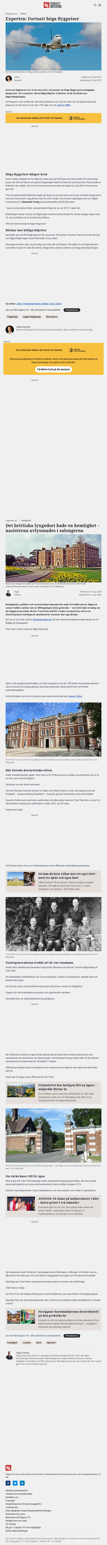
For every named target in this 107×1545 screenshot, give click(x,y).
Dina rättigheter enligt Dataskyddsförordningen (28, 1510)
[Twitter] (15, 1483)
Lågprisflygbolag (32, 316)
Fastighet (12, 1342)
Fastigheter (26, 520)
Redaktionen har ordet (16, 1520)
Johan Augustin (23, 327)
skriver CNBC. (64, 105)
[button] (53, 729)
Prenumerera (72, 310)
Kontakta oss (12, 1497)
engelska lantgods (42, 619)
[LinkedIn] (22, 1483)
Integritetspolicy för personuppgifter (23, 1504)
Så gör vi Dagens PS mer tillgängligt (23, 1527)
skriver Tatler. (75, 696)
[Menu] (99, 5)
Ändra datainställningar (17, 1530)
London (27, 1342)
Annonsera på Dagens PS (18, 1517)
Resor (23, 14)
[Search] (95, 5)
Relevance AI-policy (15, 1514)
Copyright (10, 1500)
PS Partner (11, 1524)
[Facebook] (8, 1483)
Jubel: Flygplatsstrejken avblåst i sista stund (38, 303)
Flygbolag (12, 316)
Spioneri (51, 1342)
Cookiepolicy (12, 1507)
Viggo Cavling (22, 1353)
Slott (38, 1342)
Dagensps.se (11, 14)
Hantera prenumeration (17, 1490)
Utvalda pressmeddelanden (19, 1494)
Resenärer (52, 316)
